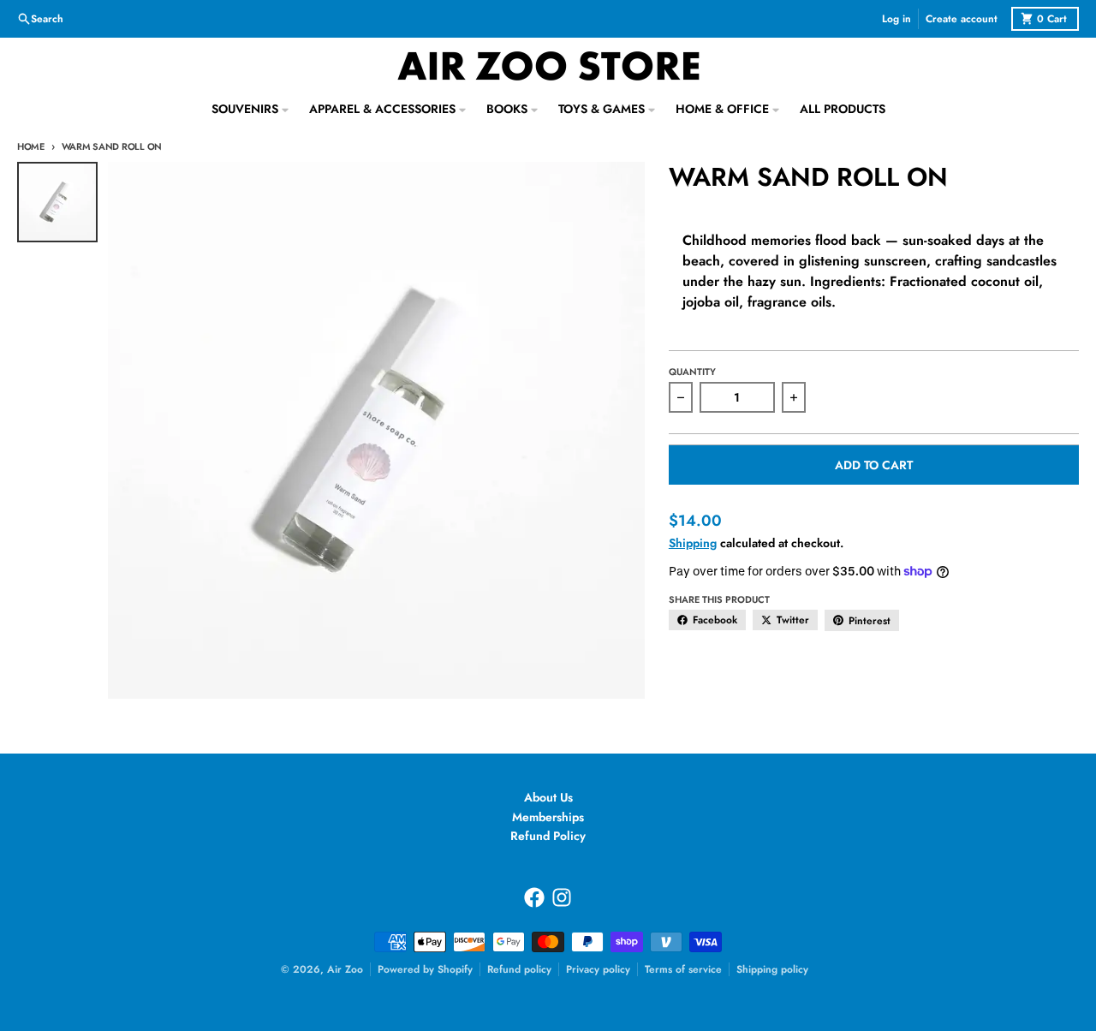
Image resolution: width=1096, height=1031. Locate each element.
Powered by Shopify (425, 969)
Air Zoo (345, 969)
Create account (962, 19)
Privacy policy (598, 969)
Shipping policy (772, 969)
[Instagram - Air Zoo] (561, 897)
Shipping (693, 542)
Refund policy (519, 969)
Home (31, 146)
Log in (896, 19)
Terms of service (683, 969)
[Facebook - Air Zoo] (534, 897)
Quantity (692, 371)
